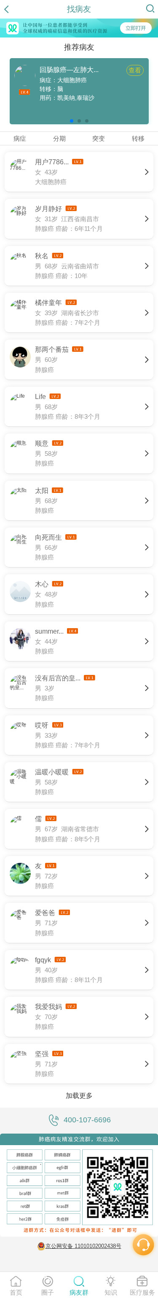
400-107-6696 (87, 1120)
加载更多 (79, 1095)
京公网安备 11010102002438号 (83, 1246)
